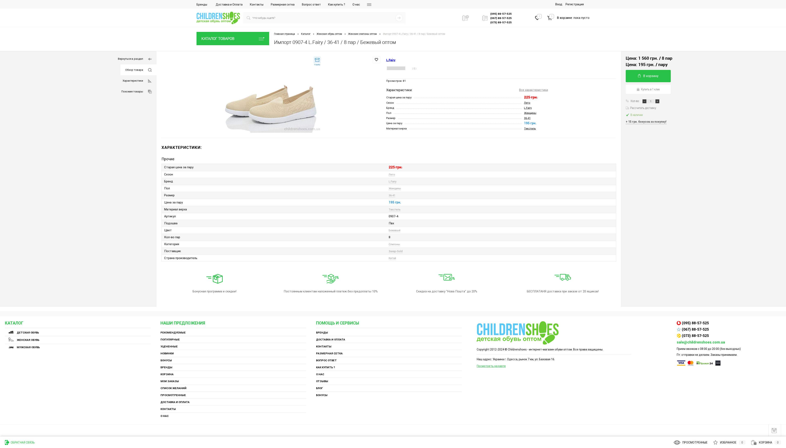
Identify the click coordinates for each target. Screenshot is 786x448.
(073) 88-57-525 (695, 335)
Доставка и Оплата (229, 4)
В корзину (650, 76)
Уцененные (169, 346)
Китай (392, 258)
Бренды (201, 4)
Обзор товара (134, 69)
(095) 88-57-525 (695, 323)
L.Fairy (528, 107)
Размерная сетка (283, 4)
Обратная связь (22, 442)
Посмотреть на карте (491, 366)
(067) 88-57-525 (695, 329)
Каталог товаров (217, 38)
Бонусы (166, 360)
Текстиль (530, 128)
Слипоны (394, 244)
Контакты (256, 4)
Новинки (167, 353)
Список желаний (173, 388)
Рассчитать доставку (643, 108)
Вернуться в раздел (130, 58)
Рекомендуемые (173, 332)
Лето (527, 102)
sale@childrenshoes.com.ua (701, 342)
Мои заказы (169, 381)
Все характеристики (533, 90)
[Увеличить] (271, 94)
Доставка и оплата (175, 402)
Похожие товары (132, 91)
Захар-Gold (396, 251)
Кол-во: (635, 101)
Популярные (170, 339)
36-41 (527, 118)
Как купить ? (336, 4)
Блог (319, 388)
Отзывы (322, 381)
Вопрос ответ (311, 4)
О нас (356, 4)
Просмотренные (173, 395)
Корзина (167, 374)
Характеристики (133, 80)
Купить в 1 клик (650, 89)
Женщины (530, 113)
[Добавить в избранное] (376, 59)
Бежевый (394, 230)
